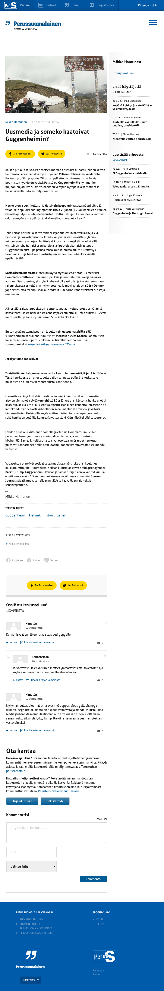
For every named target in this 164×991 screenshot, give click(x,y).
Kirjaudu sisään (148, 5)
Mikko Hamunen (16, 122)
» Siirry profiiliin (123, 73)
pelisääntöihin (15, 771)
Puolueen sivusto (31, 919)
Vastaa (13, 642)
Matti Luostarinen (135, 209)
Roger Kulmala (134, 195)
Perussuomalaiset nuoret (36, 932)
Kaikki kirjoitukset (19, 543)
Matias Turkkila (132, 182)
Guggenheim (15, 515)
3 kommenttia (99, 154)
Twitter (97, 974)
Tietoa (100, 923)
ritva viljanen (55, 515)
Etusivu (101, 919)
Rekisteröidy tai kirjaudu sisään (58, 791)
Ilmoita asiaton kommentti (39, 642)
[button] (153, 21)
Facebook (98, 970)
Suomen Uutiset (30, 923)
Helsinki (35, 515)
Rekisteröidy (55, 801)
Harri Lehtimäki (131, 169)
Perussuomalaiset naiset (36, 928)
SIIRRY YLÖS (29, 980)
